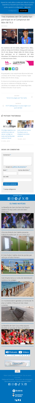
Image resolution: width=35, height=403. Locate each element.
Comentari (7, 155)
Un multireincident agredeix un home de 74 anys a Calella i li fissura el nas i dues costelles (17, 303)
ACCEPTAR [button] (23, 10)
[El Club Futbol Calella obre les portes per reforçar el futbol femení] (17, 266)
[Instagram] (12, 198)
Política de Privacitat (8, 379)
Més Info (28, 7)
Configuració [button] (12, 11)
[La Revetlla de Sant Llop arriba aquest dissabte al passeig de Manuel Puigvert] (17, 336)
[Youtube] (26, 198)
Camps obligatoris (9, 189)
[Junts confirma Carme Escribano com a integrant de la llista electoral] (26, 124)
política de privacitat (19, 167)
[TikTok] (19, 198)
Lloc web (5, 176)
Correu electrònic (24, 170)
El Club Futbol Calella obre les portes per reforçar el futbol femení (16, 256)
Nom (5, 170)
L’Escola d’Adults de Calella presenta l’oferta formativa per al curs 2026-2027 (15, 233)
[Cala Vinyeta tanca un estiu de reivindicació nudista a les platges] (17, 289)
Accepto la (16, 167)
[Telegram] (16, 198)
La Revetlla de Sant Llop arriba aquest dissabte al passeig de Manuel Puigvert (15, 327)
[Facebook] (8, 198)
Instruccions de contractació (23, 379)
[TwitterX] (23, 198)
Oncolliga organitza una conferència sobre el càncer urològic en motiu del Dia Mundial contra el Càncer (8, 134)
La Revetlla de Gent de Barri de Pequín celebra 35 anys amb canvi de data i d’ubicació (15, 209)
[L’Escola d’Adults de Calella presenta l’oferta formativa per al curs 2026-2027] (17, 243)
